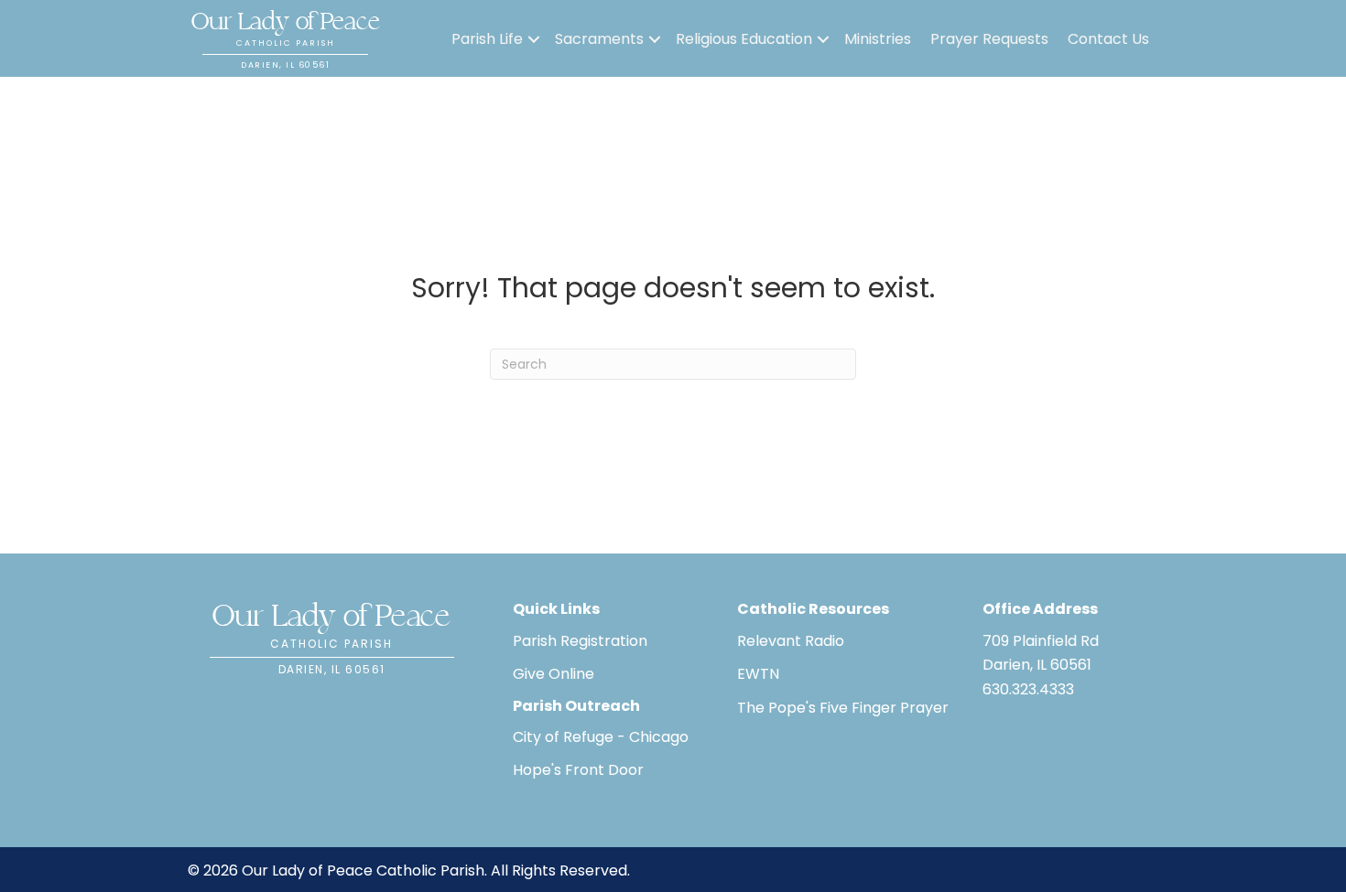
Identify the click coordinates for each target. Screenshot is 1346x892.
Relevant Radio (790, 640)
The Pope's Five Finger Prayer (843, 707)
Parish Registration (580, 640)
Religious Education (744, 38)
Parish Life (487, 38)
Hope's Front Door (578, 769)
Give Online (553, 673)
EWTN (758, 673)
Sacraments (599, 38)
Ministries (877, 38)
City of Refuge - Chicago (601, 736)
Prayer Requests (989, 38)
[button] (534, 39)
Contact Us (1108, 38)
